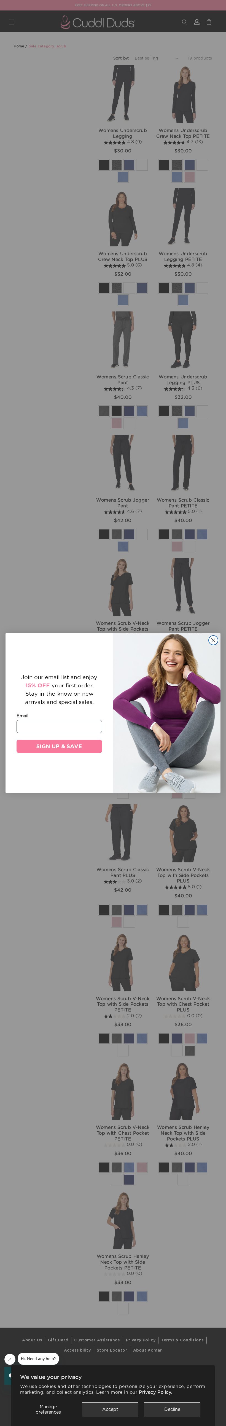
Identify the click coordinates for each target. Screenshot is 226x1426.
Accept (110, 1409)
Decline (172, 1409)
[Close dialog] (213, 640)
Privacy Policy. (155, 1392)
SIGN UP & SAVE (59, 746)
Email (22, 715)
